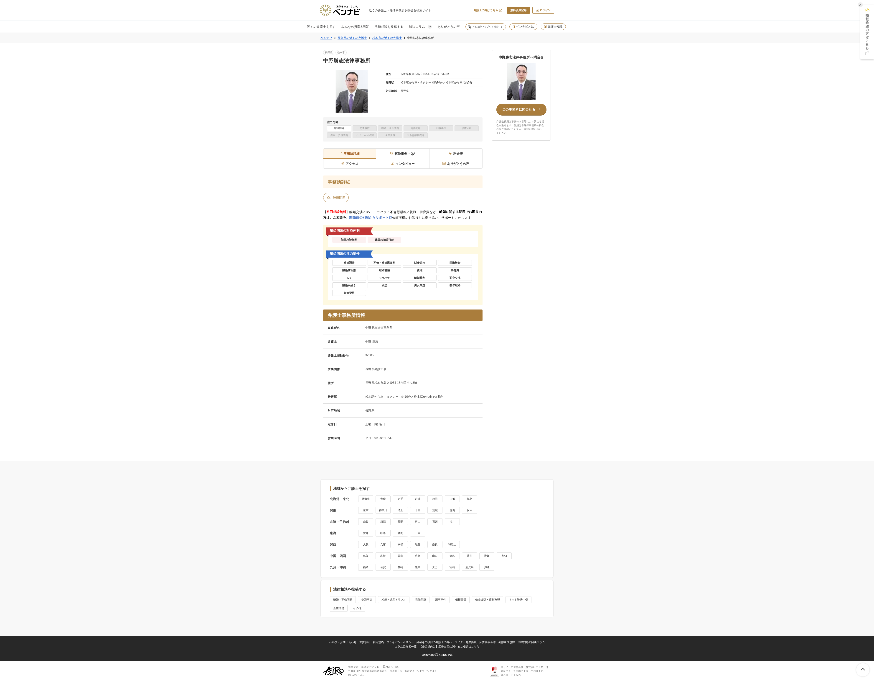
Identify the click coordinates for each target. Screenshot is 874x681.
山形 (452, 498)
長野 (400, 521)
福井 (452, 521)
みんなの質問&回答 (355, 26)
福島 (469, 498)
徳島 (452, 555)
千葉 (417, 510)
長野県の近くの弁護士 (352, 38)
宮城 (417, 498)
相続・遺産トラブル (393, 599)
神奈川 (383, 510)
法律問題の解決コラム (531, 642)
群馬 (452, 510)
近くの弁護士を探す (321, 26)
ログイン (545, 10)
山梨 (365, 521)
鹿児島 (469, 567)
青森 (383, 498)
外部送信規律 (506, 642)
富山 (417, 521)
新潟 (383, 521)
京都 (400, 544)
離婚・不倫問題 (342, 599)
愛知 (365, 533)
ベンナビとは (525, 26)
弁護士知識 (555, 26)
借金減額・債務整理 (487, 599)
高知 (504, 555)
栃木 (469, 510)
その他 (357, 608)
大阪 (365, 544)
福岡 (365, 567)
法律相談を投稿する (389, 26)
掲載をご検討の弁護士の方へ (434, 642)
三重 (417, 533)
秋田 (435, 498)
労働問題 (420, 599)
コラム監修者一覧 (406, 646)
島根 (383, 555)
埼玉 (400, 510)
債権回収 (460, 599)
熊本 (417, 567)
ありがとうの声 (448, 26)
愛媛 (487, 555)
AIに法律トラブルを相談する (488, 26)
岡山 (400, 555)
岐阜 (383, 533)
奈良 (435, 544)
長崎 (400, 567)
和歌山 (452, 544)
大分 (435, 567)
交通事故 (366, 599)
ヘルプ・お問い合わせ (342, 642)
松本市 (341, 52)
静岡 (400, 533)
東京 (365, 510)
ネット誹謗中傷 (518, 599)
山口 (435, 555)
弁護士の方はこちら (486, 10)
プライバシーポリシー (400, 642)
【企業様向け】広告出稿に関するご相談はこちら (449, 646)
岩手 (400, 498)
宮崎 (452, 567)
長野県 (329, 52)
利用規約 (378, 642)
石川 (435, 521)
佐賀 (383, 567)
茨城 (435, 510)
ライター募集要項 (466, 642)
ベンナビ (326, 38)
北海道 (366, 498)
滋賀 (417, 544)
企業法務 (338, 608)
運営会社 (364, 642)
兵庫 (383, 544)
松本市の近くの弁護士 (387, 38)
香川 (469, 555)
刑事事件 (440, 599)
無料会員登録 (518, 10)
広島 (417, 555)
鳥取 (365, 555)
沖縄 (487, 567)
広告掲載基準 (487, 642)
